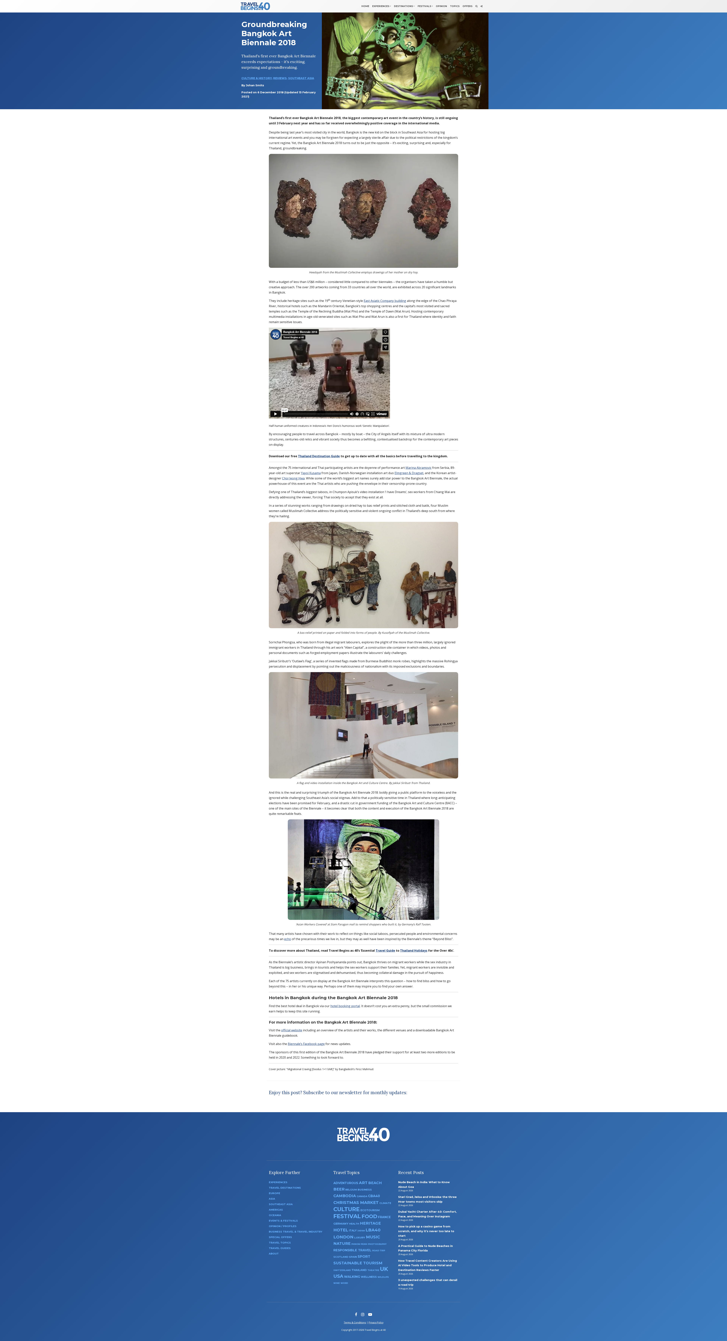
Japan (361, 1231)
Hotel (340, 1229)
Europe (274, 1193)
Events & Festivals (283, 1220)
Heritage (370, 1223)
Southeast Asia (301, 78)
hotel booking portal (345, 1006)
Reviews (280, 78)
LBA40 (373, 1230)
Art (363, 1182)
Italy (353, 1230)
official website (291, 1030)
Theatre (373, 1270)
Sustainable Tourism (357, 1263)
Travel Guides (280, 1248)
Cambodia (344, 1196)
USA (338, 1276)
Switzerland (342, 1270)
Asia (272, 1198)
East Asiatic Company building (385, 301)
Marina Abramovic (418, 468)
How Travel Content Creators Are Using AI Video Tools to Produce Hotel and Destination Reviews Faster (427, 1265)
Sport (364, 1256)
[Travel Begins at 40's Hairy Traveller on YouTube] (370, 1314)
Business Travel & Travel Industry (295, 1231)
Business (365, 1189)
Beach (375, 1183)
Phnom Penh (359, 1244)
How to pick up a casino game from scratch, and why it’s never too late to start (426, 1231)
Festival (347, 1216)
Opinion (441, 6)
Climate (385, 1203)
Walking (352, 1277)
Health (354, 1223)
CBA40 (374, 1196)
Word (344, 1283)
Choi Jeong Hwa (293, 478)
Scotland (340, 1256)
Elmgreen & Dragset (409, 473)
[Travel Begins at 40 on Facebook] (356, 1314)
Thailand (359, 1270)
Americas (276, 1209)
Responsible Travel (352, 1250)
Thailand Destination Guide (319, 456)
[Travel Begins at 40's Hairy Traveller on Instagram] (362, 1314)
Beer (339, 1189)
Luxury (359, 1237)
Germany (340, 1223)
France (384, 1217)
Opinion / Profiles (282, 1226)
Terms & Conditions (355, 1322)
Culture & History (256, 78)
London (343, 1237)
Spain (353, 1256)
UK (384, 1269)
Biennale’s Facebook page (306, 1044)
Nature (342, 1243)
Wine (336, 1283)
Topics (454, 6)
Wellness (369, 1277)
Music (373, 1236)
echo (287, 939)
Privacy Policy (376, 1322)
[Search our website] (476, 6)
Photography (377, 1244)
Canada (362, 1196)
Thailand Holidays (413, 950)
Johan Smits (255, 85)
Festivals (424, 6)
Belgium (351, 1189)
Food (369, 1216)
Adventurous (345, 1183)
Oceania (275, 1215)
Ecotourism (370, 1210)
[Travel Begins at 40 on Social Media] (481, 6)
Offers (467, 6)
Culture (346, 1209)
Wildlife (383, 1277)
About (274, 1253)
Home (365, 6)
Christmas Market (356, 1202)
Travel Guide (385, 950)
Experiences (380, 6)
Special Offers (280, 1237)
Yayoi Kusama (311, 473)
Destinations (403, 6)
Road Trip (378, 1250)
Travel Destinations (285, 1187)
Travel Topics (280, 1242)
